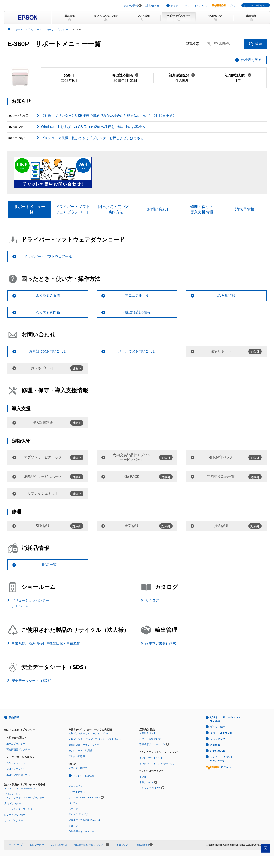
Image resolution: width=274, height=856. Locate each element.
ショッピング (217, 738)
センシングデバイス (150, 788)
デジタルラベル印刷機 (80, 750)
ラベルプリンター (13, 820)
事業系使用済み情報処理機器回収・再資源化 (46, 643)
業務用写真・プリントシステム (84, 745)
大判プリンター (12, 803)
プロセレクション (15, 769)
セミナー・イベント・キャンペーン (189, 5)
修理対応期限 (125, 75)
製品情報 (14, 717)
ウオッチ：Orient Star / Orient (84, 797)
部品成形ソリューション (152, 744)
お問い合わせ (152, 5)
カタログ (152, 600)
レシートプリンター (14, 814)
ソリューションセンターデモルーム (30, 603)
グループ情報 (131, 5)
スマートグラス (76, 791)
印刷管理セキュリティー (81, 831)
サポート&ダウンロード (224, 732)
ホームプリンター (15, 743)
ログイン (232, 5)
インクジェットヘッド (151, 757)
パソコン (73, 803)
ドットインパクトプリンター (19, 809)
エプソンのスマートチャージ (19, 788)
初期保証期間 (238, 75)
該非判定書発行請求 (160, 643)
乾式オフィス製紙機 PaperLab (84, 820)
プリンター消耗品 (77, 768)
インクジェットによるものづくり (157, 763)
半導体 (142, 776)
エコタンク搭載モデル (18, 774)
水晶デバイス (146, 782)
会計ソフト (74, 826)
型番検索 (192, 44)
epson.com (143, 844)
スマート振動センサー (151, 738)
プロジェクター (76, 786)
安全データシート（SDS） (32, 680)
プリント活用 (217, 726)
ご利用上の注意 (59, 844)
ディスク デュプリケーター (82, 814)
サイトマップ (16, 844)
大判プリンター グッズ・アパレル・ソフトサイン (94, 739)
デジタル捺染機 (76, 756)
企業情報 (215, 744)
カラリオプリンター (17, 763)
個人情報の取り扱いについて (90, 844)
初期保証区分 (182, 75)
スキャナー (74, 808)
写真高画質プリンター (18, 749)
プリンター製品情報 (83, 775)
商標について (123, 844)
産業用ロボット (147, 733)
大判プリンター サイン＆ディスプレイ (88, 733)
